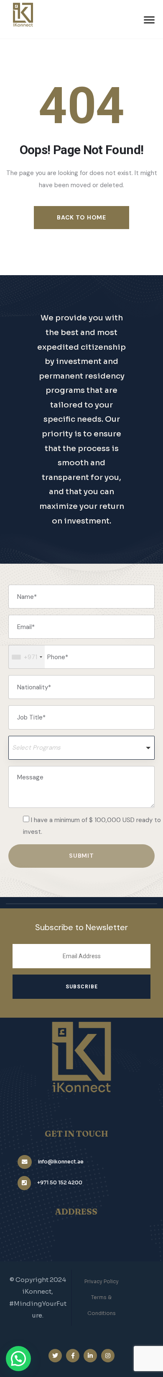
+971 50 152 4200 (59, 1182)
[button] (81, 748)
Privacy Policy (101, 1281)
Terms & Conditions (101, 1305)
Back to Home (81, 217)
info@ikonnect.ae (61, 1161)
